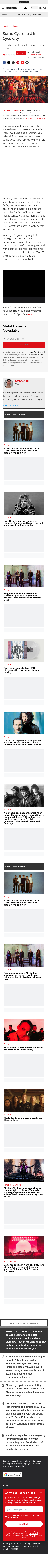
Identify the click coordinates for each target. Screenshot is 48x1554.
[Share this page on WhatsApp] (13, 62)
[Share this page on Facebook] (4, 62)
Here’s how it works (32, 71)
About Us (7, 1485)
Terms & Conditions (21, 1536)
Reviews (21, 53)
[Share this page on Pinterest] (17, 62)
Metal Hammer (34, 55)
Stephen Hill (34, 52)
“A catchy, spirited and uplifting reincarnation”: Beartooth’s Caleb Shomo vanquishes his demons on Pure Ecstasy (25, 1390)
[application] (24, 282)
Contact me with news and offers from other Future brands (24, 1516)
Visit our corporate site (13, 1466)
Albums (15, 26)
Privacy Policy (33, 1534)
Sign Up (24, 1523)
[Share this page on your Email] (27, 62)
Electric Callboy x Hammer (29, 14)
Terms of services (35, 352)
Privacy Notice (37, 355)
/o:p (29, 314)
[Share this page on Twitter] (8, 62)
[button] (3, 8)
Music (6, 26)
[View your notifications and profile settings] (25, 8)
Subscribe (34, 8)
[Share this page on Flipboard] (22, 62)
